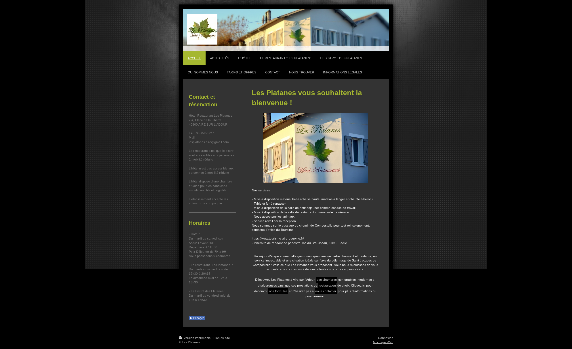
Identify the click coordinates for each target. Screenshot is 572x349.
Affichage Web (383, 342)
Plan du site (221, 338)
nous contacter (325, 291)
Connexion (385, 338)
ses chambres (327, 279)
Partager (198, 318)
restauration (327, 285)
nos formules (278, 291)
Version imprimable (197, 338)
